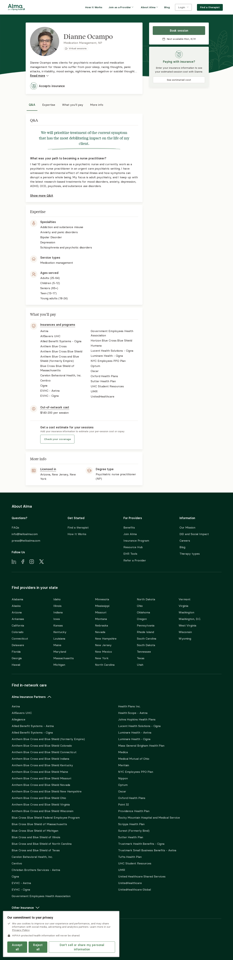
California (18, 625)
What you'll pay (72, 105)
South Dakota (146, 645)
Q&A (32, 105)
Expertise (48, 105)
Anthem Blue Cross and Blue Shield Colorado (42, 745)
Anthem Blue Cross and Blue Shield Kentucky (42, 765)
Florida (16, 651)
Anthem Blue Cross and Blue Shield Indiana (40, 758)
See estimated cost (179, 79)
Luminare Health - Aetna (134, 732)
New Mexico (103, 651)
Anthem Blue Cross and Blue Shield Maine (40, 772)
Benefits (129, 527)
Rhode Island (145, 632)
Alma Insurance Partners (29, 697)
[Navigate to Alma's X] (41, 562)
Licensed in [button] (48, 469)
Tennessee (144, 651)
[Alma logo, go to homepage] (16, 8)
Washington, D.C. (190, 619)
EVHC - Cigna (21, 889)
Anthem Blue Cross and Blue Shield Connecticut (44, 752)
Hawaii (16, 664)
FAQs (15, 527)
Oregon (142, 619)
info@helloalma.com (25, 534)
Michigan (59, 664)
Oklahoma (143, 612)
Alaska (16, 606)
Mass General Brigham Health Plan (141, 745)
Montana (101, 619)
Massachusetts (63, 658)
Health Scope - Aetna (132, 713)
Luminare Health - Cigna (134, 739)
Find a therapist (78, 527)
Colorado (17, 632)
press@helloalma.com (26, 540)
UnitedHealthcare (130, 883)
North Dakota (146, 599)
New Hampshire (105, 638)
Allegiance (18, 719)
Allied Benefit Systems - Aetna (33, 726)
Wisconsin (185, 632)
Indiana (57, 612)
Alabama (17, 599)
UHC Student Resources (134, 863)
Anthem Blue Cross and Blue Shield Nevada (41, 785)
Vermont (184, 599)
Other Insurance (23, 907)
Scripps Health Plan (131, 824)
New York (101, 658)
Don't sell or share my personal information (82, 947)
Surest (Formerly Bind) (133, 830)
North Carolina (104, 664)
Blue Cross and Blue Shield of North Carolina (42, 843)
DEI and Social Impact (194, 534)
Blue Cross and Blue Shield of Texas (36, 850)
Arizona (17, 612)
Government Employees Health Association (41, 896)
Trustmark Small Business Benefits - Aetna (147, 850)
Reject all (38, 947)
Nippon (123, 778)
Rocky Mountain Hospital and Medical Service (149, 817)
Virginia (183, 606)
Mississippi (102, 606)
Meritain (123, 765)
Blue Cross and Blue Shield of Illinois (36, 837)
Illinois (57, 606)
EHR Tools (130, 553)
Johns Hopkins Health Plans (136, 719)
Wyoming (185, 638)
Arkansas (18, 619)
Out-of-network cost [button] (54, 407)
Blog (182, 547)
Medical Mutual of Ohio (133, 758)
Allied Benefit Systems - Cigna (32, 732)
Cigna (15, 876)
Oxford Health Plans (131, 798)
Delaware (18, 645)
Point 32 (123, 804)
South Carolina (146, 638)
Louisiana (59, 638)
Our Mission (187, 527)
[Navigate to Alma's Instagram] (31, 562)
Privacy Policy (20, 930)
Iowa (56, 619)
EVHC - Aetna (21, 883)
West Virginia (187, 625)
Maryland (59, 651)
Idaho (57, 599)
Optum (123, 785)
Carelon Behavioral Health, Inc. (32, 857)
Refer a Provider (134, 560)
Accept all (17, 947)
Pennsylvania (145, 625)
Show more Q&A (41, 195)
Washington (186, 612)
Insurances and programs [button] (57, 324)
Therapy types (189, 553)
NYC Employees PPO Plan (135, 772)
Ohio (140, 606)
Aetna (16, 706)
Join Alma (130, 534)
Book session (179, 30)
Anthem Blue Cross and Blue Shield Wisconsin (42, 811)
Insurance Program (136, 540)
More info (96, 105)
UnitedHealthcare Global (134, 889)
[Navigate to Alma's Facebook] (22, 562)
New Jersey (103, 645)
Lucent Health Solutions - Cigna (139, 726)
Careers (184, 540)
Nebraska (101, 625)
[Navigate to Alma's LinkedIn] (14, 562)
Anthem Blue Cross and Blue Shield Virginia (41, 804)
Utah (140, 664)
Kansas (58, 625)
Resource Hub (133, 547)
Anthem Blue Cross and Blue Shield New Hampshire (47, 791)
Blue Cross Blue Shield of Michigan (35, 830)
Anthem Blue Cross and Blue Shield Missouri (41, 778)
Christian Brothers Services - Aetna (36, 870)
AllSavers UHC (22, 713)
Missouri (100, 612)
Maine (57, 645)
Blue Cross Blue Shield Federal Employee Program (46, 817)
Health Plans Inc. (129, 706)
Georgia (17, 658)
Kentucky (59, 632)
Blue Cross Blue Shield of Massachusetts (39, 824)
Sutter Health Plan (130, 837)
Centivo (17, 863)
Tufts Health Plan (129, 857)
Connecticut (20, 638)
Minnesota (102, 599)
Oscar (122, 791)
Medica (123, 752)
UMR (121, 870)
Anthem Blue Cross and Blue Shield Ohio (39, 798)
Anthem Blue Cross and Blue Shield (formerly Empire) (48, 739)
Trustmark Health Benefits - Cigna (141, 843)
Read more (37, 75)
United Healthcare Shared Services (141, 876)
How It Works (77, 534)
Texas (141, 658)
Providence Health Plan (133, 811)
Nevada (100, 632)
